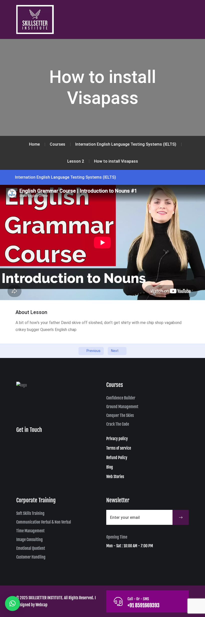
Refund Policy (116, 457)
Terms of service (118, 448)
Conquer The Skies (120, 415)
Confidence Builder (120, 397)
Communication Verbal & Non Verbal (43, 522)
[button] (12, 603)
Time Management (30, 530)
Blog (109, 467)
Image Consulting (29, 539)
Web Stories (115, 476)
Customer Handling (31, 557)
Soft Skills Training (30, 513)
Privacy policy (117, 438)
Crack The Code (117, 424)
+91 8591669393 (144, 605)
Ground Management (122, 406)
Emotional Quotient (30, 548)
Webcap (42, 604)
